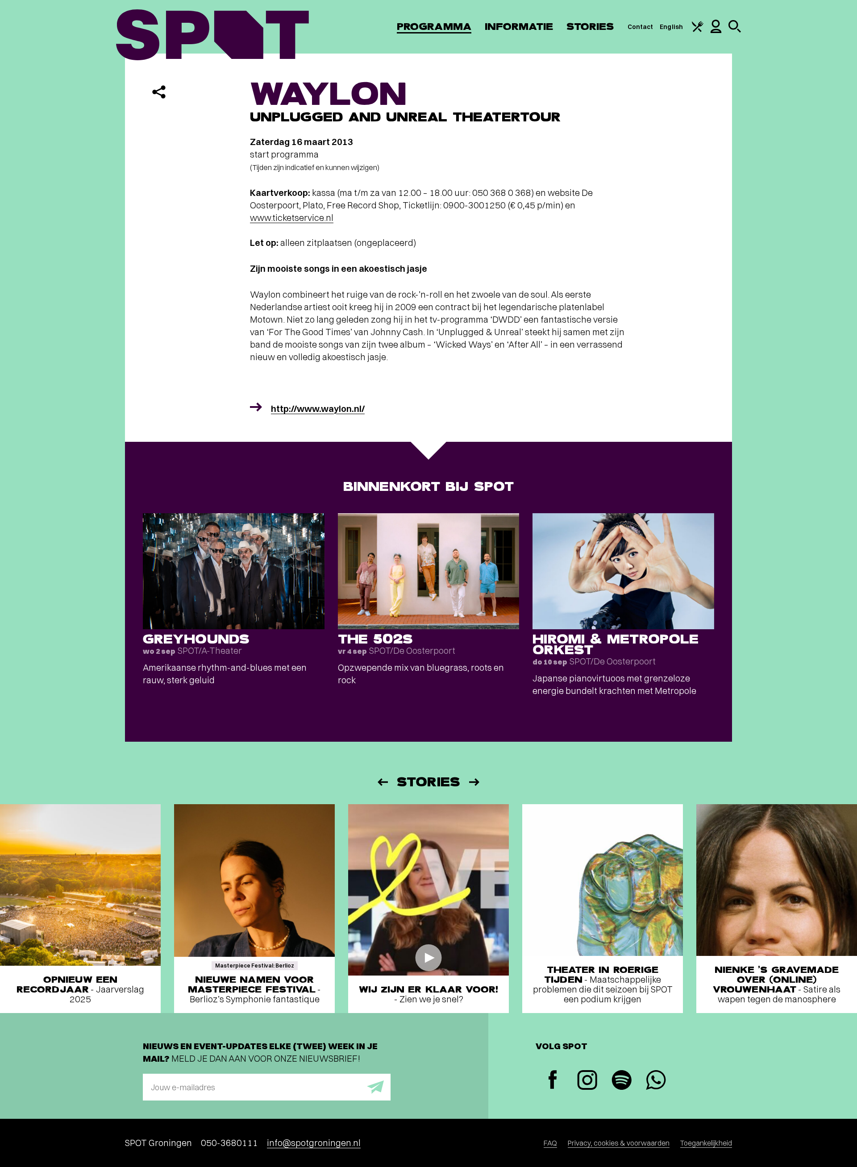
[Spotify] (621, 1081)
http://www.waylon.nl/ (318, 408)
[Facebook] (553, 1080)
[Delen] (159, 92)
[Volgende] (475, 782)
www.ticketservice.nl (291, 217)
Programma (434, 26)
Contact (640, 27)
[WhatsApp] (656, 1081)
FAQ (550, 1142)
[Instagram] (587, 1081)
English (671, 27)
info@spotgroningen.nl (314, 1142)
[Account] (716, 31)
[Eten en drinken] (697, 30)
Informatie (519, 26)
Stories (590, 26)
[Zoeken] (734, 30)
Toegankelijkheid (706, 1142)
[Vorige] (382, 782)
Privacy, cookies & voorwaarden (619, 1142)
